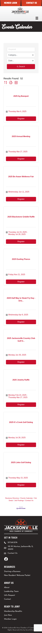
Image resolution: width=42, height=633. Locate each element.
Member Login (10, 619)
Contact (7, 599)
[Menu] (36, 18)
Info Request (9, 595)
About (6, 587)
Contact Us (29, 500)
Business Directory (12, 498)
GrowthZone (30, 630)
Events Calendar (27, 498)
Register (21, 119)
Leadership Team (11, 591)
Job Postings (19, 500)
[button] (10, 3)
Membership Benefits (13, 611)
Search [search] (22, 67)
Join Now (8, 615)
